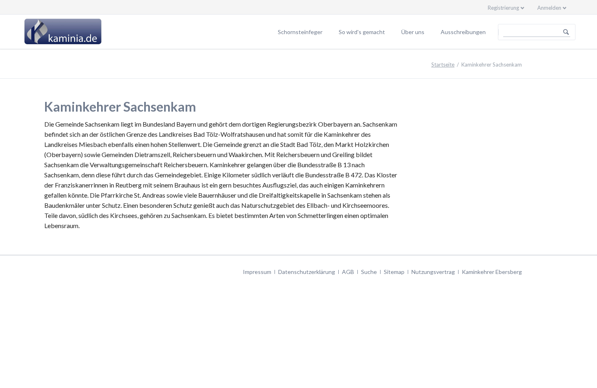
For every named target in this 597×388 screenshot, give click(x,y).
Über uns (412, 31)
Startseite (442, 64)
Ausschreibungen (463, 31)
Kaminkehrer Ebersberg (492, 271)
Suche (369, 271)
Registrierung (503, 7)
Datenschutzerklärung (306, 271)
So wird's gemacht (362, 31)
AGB (348, 271)
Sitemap (394, 271)
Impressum (257, 271)
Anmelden (549, 7)
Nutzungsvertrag (433, 271)
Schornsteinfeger (300, 31)
